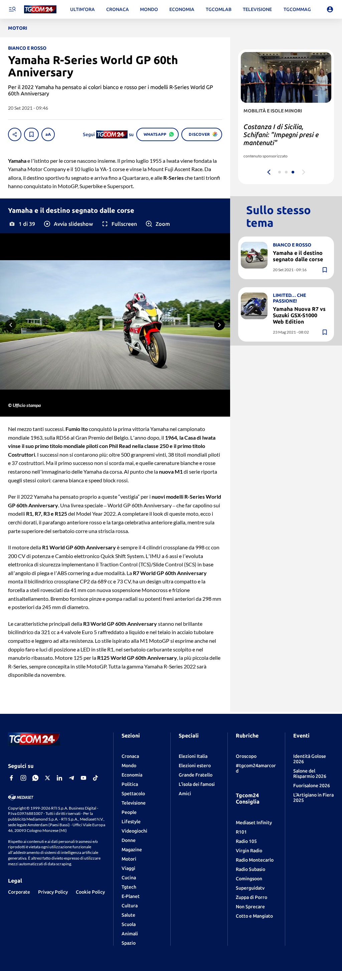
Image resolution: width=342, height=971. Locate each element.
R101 (241, 832)
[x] (47, 778)
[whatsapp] (35, 778)
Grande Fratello (195, 775)
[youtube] (83, 778)
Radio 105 (246, 841)
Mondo (129, 765)
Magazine (132, 849)
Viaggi (128, 868)
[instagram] (23, 778)
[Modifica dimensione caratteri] (48, 134)
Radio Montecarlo (255, 860)
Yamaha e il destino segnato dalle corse (298, 256)
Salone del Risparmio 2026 (309, 773)
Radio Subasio (250, 869)
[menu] (12, 9)
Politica (130, 784)
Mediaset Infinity (254, 822)
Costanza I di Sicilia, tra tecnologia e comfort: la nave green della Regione (280, 134)
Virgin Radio (249, 850)
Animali (130, 933)
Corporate (19, 892)
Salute (128, 915)
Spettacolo (133, 793)
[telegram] (71, 778)
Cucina (129, 877)
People (129, 812)
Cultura (130, 905)
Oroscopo (246, 756)
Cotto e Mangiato (254, 916)
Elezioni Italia (193, 756)
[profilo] (330, 9)
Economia (132, 775)
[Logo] (40, 9)
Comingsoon (249, 878)
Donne (129, 840)
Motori (129, 859)
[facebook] (11, 778)
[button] (68, 224)
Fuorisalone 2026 (311, 785)
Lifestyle (131, 821)
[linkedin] (59, 778)
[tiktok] (95, 778)
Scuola (129, 924)
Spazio (129, 943)
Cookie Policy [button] (90, 892)
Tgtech (129, 887)
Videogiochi (134, 831)
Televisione (134, 803)
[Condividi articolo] (14, 134)
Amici (185, 793)
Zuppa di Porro (251, 897)
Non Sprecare (250, 906)
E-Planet (131, 896)
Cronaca (130, 756)
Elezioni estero (195, 765)
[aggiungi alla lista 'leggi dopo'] (31, 134)
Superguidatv (250, 888)
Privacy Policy (53, 892)
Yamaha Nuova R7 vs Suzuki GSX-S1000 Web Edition (299, 315)
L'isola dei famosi (197, 784)
